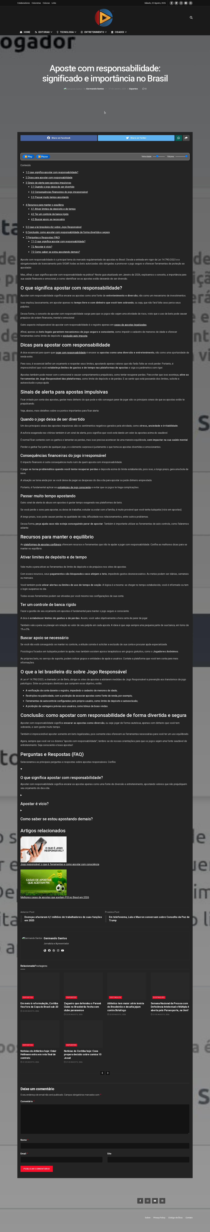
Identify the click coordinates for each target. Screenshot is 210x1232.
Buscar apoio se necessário (48, 219)
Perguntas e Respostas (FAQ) (43, 237)
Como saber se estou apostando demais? (55, 251)
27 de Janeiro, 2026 (117, 89)
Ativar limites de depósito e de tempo (53, 208)
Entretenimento (94, 32)
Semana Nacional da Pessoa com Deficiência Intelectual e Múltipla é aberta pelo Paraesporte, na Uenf (170, 1007)
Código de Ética (175, 1217)
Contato (189, 1217)
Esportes (133, 89)
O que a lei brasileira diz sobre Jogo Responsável (53, 227)
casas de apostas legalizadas (130, 324)
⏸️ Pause (43, 156)
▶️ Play (28, 156)
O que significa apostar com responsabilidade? (52, 172)
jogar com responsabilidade (71, 352)
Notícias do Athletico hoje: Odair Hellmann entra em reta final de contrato (38, 1054)
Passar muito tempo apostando (50, 197)
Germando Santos (95, 89)
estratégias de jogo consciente (74, 487)
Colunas (46, 3)
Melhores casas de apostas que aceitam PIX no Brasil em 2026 (54, 897)
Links (54, 3)
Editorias (44, 32)
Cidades (119, 32)
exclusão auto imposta (75, 335)
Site (109, 1153)
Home (27, 32)
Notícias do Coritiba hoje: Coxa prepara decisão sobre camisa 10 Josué (82, 1054)
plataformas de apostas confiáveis (42, 544)
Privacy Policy (159, 1217)
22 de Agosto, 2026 (30, 1011)
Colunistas (36, 3)
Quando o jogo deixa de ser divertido (52, 186)
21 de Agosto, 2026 (161, 1014)
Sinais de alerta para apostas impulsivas (48, 182)
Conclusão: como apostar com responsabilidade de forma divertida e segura (68, 232)
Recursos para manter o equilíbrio (45, 204)
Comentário (27, 1101)
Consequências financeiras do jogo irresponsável (59, 192)
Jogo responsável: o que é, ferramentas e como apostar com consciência (59, 864)
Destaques (115, 997)
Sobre (147, 1217)
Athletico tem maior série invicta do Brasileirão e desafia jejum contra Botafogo (125, 1007)
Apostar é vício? (41, 246)
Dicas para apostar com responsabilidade (49, 177)
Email (24, 1153)
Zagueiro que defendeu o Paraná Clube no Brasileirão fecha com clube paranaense (82, 1007)
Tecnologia (67, 32)
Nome (24, 1139)
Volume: (170, 156)
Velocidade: (147, 156)
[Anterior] (102, 1073)
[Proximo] (107, 1073)
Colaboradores (23, 3)
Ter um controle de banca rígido (50, 214)
